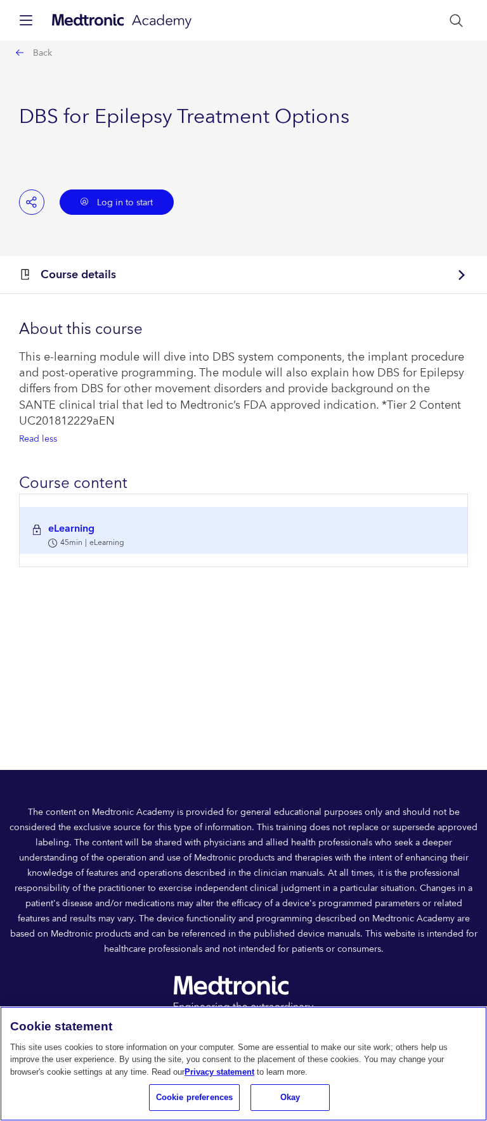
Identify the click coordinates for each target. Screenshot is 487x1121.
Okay (290, 1097)
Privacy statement (219, 1072)
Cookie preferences (194, 1097)
